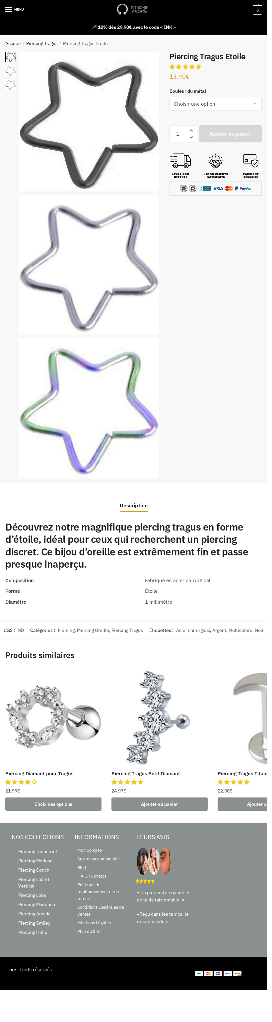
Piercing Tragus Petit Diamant (145, 773)
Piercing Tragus (42, 43)
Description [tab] (134, 505)
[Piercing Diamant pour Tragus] (53, 718)
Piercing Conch (33, 870)
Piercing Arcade (34, 914)
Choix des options (53, 804)
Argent (219, 630)
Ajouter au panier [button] (159, 804)
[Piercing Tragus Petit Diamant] (159, 718)
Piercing (66, 630)
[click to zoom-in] (89, 121)
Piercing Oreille (93, 630)
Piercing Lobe (32, 895)
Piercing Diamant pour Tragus (39, 773)
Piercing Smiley (34, 923)
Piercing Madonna (36, 904)
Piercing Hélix (32, 932)
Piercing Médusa (35, 861)
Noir (259, 630)
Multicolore (240, 630)
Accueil (13, 43)
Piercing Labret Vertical (33, 882)
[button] (186, 66)
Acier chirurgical (193, 630)
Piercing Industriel (37, 851)
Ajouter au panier (230, 133)
